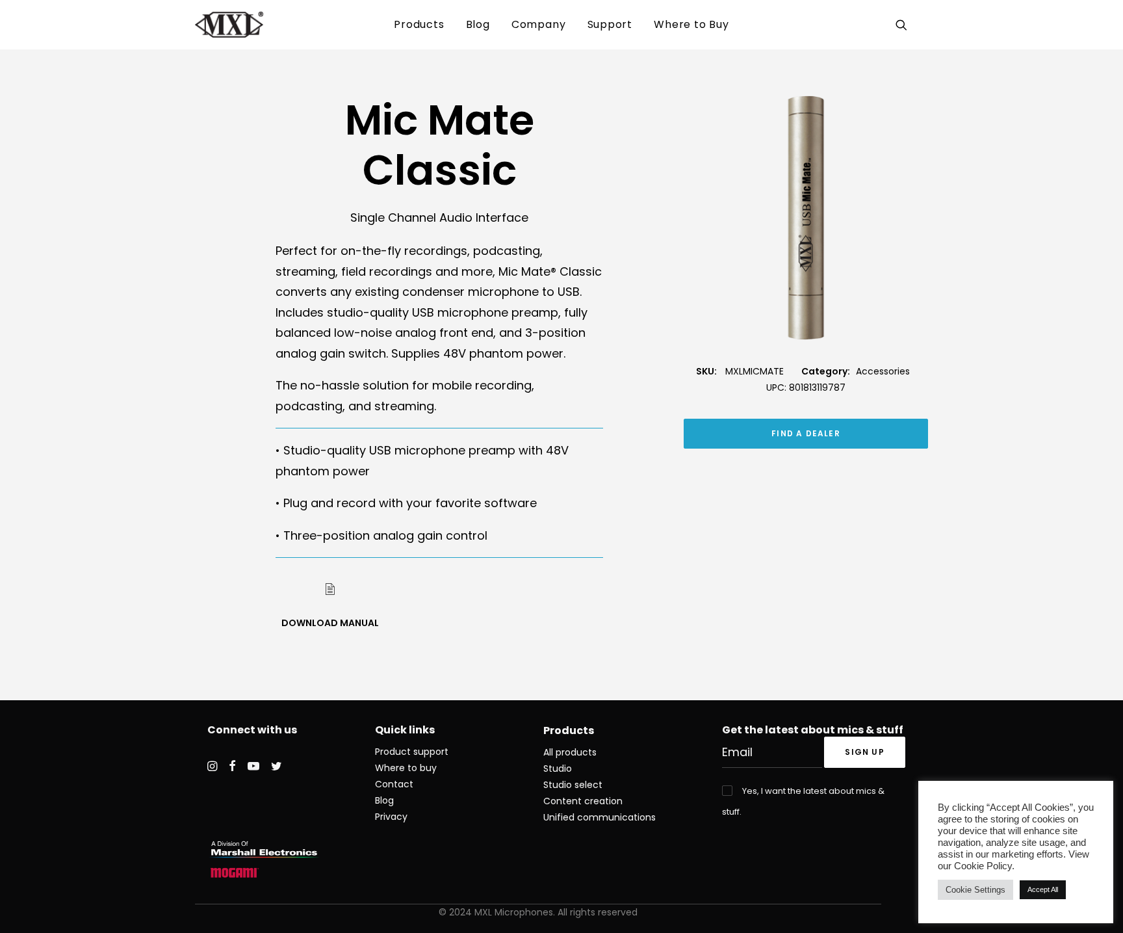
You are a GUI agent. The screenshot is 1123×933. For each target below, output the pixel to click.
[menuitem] (419, 24)
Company (538, 24)
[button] (904, 24)
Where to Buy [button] (691, 24)
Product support (411, 751)
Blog (478, 24)
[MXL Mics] (229, 25)
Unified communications (599, 817)
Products (419, 24)
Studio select (572, 784)
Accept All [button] (1042, 889)
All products (570, 752)
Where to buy (406, 767)
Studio (557, 768)
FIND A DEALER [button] (805, 433)
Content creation (583, 801)
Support (610, 24)
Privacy (391, 816)
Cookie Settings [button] (975, 890)
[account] (920, 24)
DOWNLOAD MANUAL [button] (330, 622)
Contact (394, 784)
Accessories (883, 371)
